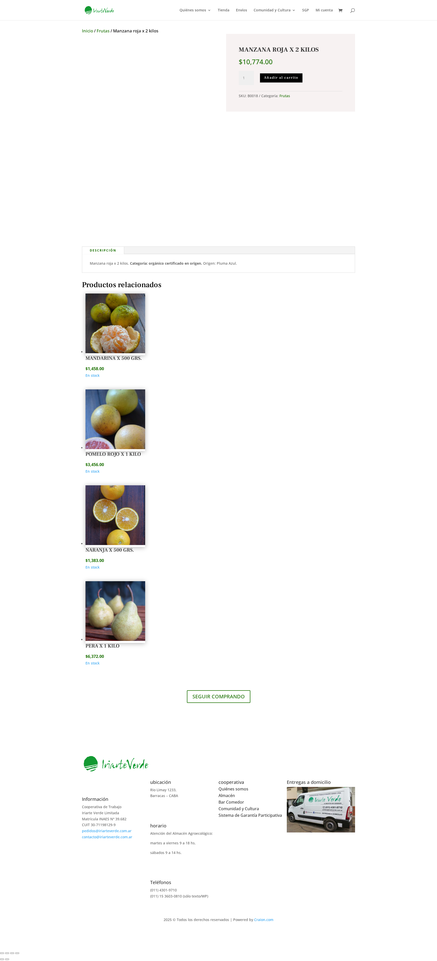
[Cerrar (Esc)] (17, 953)
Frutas (103, 31)
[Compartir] (12, 953)
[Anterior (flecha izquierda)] (2, 959)
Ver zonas (321, 838)
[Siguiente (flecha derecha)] (7, 959)
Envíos (241, 10)
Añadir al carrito (281, 77)
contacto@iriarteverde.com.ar (107, 836)
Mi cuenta (324, 10)
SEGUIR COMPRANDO (218, 696)
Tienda (223, 10)
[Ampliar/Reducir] (2, 953)
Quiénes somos (193, 10)
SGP (305, 10)
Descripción (103, 250)
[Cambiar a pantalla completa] (7, 953)
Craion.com (263, 919)
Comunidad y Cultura (272, 10)
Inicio (87, 31)
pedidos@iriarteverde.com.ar (107, 830)
